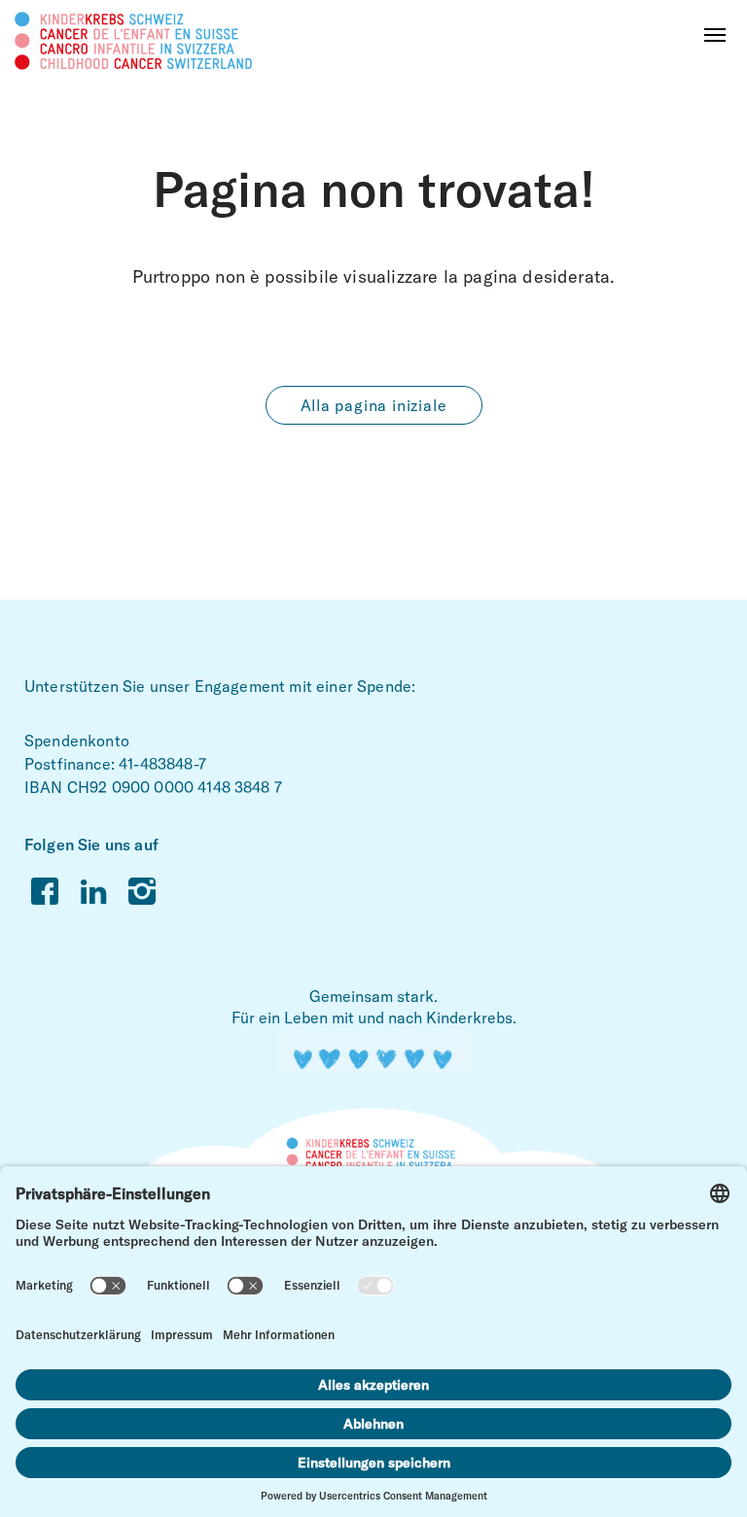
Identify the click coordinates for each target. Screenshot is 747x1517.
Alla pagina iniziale (374, 405)
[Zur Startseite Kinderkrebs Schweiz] (134, 39)
